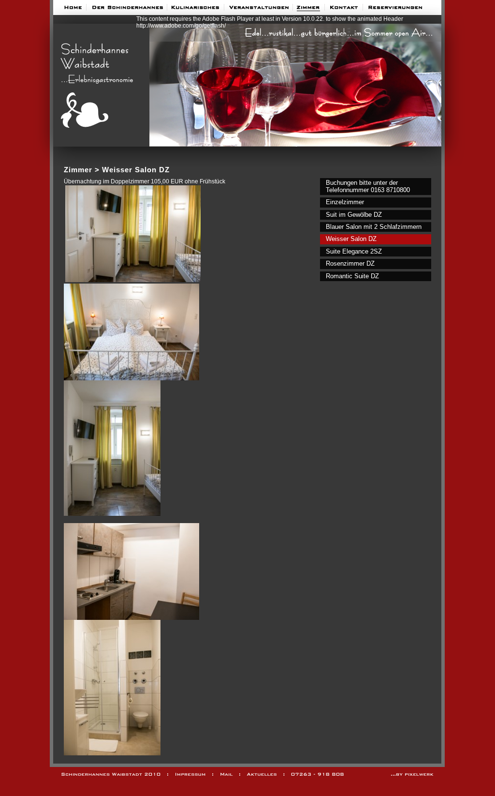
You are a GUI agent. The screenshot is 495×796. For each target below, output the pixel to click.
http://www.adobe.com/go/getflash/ (181, 25)
